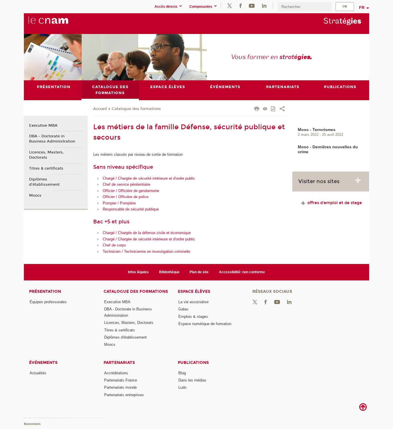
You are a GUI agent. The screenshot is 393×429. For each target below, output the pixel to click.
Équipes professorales (48, 302)
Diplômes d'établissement (44, 182)
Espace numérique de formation (204, 324)
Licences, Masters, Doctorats (46, 155)
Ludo (182, 387)
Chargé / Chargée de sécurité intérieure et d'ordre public (149, 178)
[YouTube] (252, 5)
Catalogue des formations (136, 109)
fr (362, 7)
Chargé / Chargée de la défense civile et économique (147, 233)
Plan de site (199, 272)
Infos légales (138, 272)
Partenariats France (120, 380)
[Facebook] (240, 5)
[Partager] (282, 109)
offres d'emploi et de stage (334, 202)
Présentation (45, 291)
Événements (43, 362)
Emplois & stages (193, 316)
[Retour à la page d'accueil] (58, 23)
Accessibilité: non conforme (242, 272)
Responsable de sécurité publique (131, 209)
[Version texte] (265, 109)
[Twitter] (229, 5)
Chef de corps (114, 245)
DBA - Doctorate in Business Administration (52, 139)
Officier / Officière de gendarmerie (131, 191)
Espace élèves (194, 291)
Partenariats (119, 362)
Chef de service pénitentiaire (126, 184)
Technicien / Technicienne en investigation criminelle (146, 251)
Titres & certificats (46, 168)
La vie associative (193, 302)
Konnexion (32, 424)
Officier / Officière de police (125, 197)
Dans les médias (192, 380)
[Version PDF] (273, 109)
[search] (304, 7)
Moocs (35, 195)
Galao (183, 309)
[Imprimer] (256, 109)
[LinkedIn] (264, 5)
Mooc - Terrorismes (316, 129)
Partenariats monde (120, 387)
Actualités (38, 373)
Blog (182, 373)
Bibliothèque (169, 272)
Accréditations (116, 373)
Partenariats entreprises (124, 395)
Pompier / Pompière (119, 203)
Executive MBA (43, 125)
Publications (193, 362)
